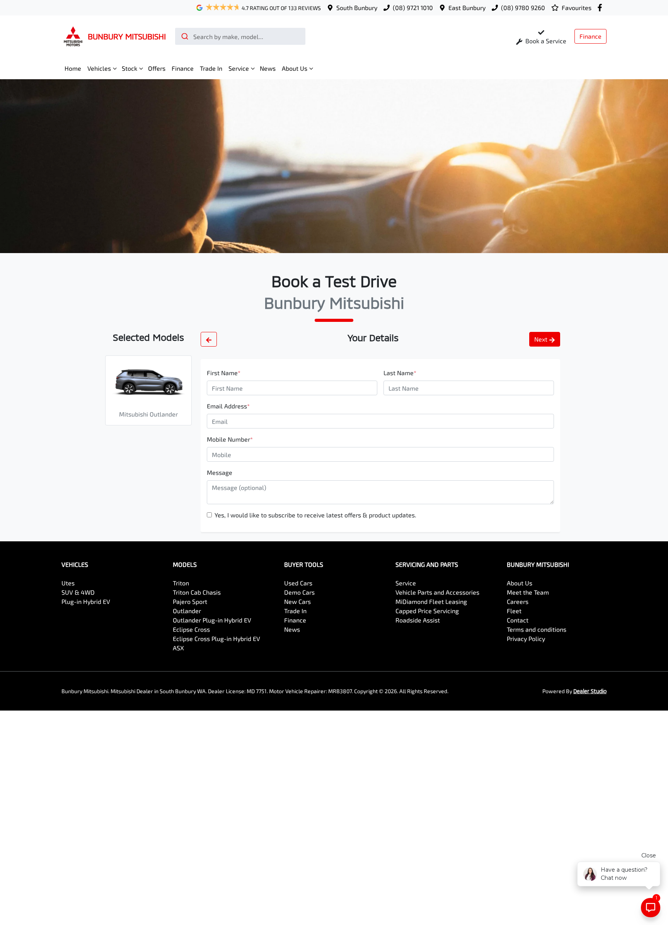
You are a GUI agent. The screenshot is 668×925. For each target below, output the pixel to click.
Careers (517, 601)
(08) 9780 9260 (523, 7)
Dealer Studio (590, 691)
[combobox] (240, 36)
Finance (590, 36)
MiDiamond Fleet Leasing (431, 601)
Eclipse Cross (191, 629)
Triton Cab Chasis (197, 592)
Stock (129, 68)
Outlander (187, 610)
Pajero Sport (190, 601)
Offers (156, 68)
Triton (181, 583)
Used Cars (298, 583)
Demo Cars (299, 592)
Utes (68, 583)
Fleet (514, 610)
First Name (223, 372)
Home (73, 68)
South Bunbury (356, 7)
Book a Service (545, 40)
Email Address (228, 406)
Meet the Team (528, 592)
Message (219, 472)
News (268, 68)
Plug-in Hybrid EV (85, 601)
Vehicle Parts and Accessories (437, 592)
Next (540, 339)
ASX (178, 647)
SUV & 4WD (78, 592)
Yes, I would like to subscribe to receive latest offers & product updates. (315, 515)
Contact (517, 620)
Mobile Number (230, 439)
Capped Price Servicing (427, 610)
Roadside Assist (417, 620)
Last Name (399, 372)
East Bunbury (467, 7)
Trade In (211, 68)
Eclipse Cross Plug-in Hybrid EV (216, 638)
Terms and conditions (536, 629)
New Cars (297, 601)
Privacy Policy (526, 638)
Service (238, 68)
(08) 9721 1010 (413, 7)
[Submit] (184, 36)
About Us (294, 68)
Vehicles (99, 68)
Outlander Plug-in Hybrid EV (212, 620)
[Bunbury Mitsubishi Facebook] (601, 7)
